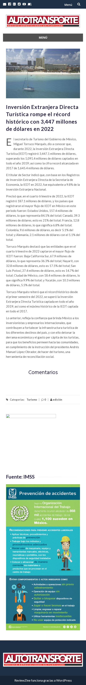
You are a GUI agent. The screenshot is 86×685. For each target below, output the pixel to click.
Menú (68, 5)
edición (57, 399)
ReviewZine (22, 680)
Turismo (32, 399)
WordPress (64, 680)
